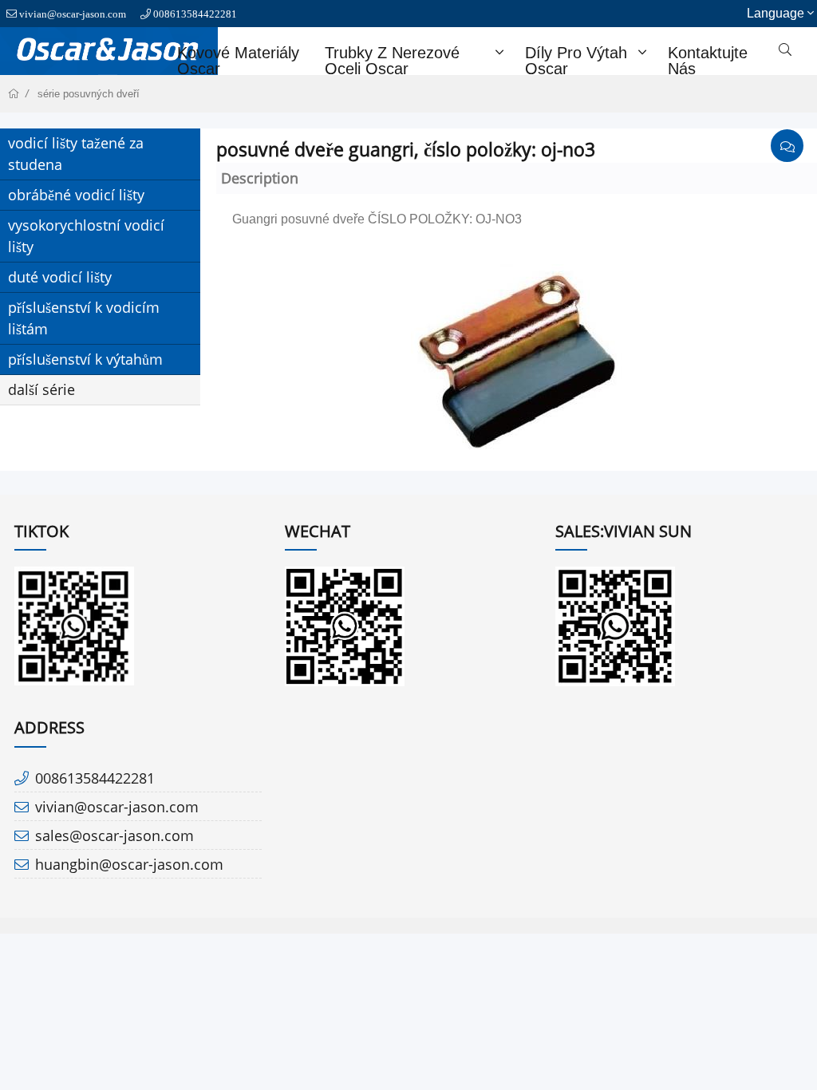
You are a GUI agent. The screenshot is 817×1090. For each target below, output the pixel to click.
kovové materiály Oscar (238, 60)
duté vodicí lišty (60, 276)
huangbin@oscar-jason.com (129, 864)
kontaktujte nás (708, 60)
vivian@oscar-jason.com (72, 14)
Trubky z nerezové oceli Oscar (392, 60)
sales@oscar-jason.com (114, 835)
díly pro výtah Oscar (576, 60)
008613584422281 (195, 14)
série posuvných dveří (88, 94)
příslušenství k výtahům (85, 359)
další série (41, 389)
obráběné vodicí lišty (76, 194)
